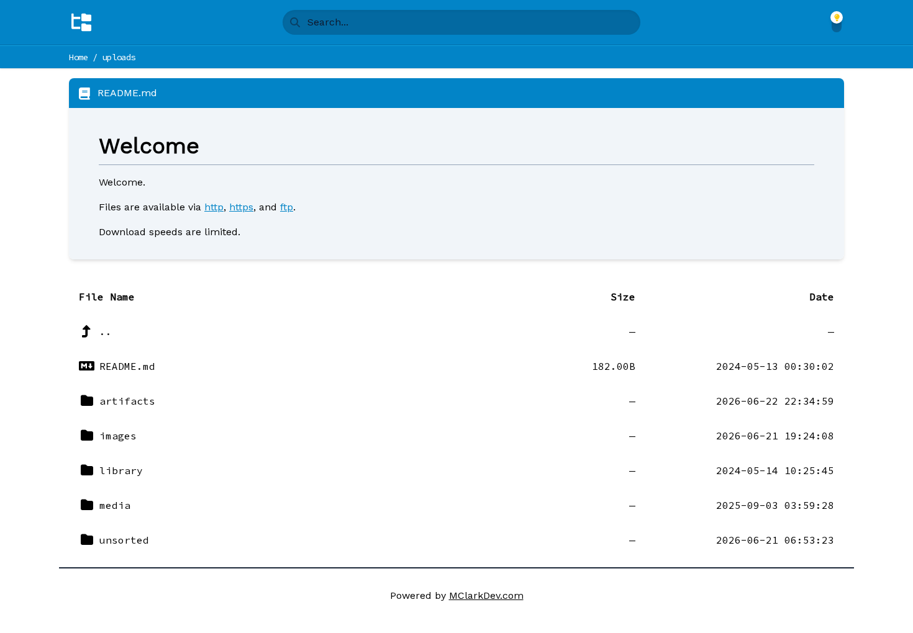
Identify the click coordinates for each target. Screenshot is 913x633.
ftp (286, 207)
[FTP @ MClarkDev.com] (81, 22)
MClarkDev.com (486, 595)
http (214, 207)
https (241, 207)
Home (78, 57)
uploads (119, 57)
